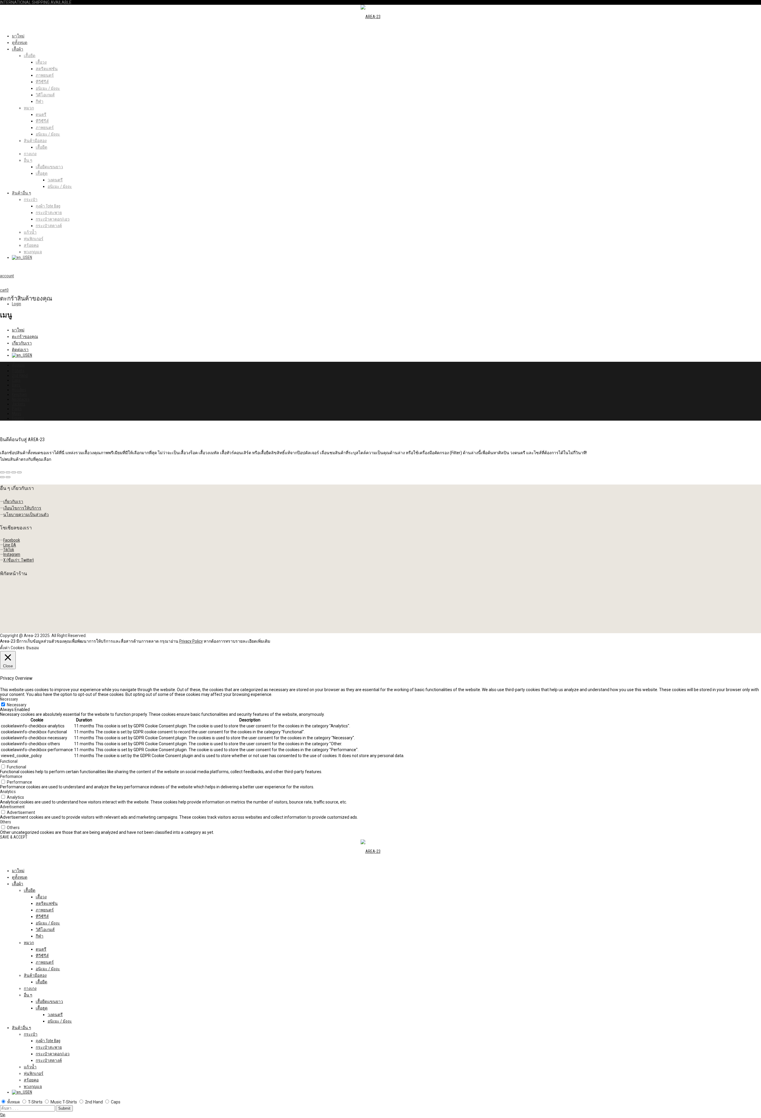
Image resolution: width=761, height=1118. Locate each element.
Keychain (19, 394)
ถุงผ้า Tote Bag (48, 206)
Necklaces (20, 399)
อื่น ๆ (28, 160)
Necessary (16, 704)
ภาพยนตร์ (45, 75)
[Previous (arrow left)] (2, 477)
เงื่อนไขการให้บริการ (22, 508)
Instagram (11, 554)
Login (16, 303)
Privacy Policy (191, 641)
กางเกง (30, 153)
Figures (18, 418)
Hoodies (19, 389)
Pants (17, 408)
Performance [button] (11, 776)
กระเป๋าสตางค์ (49, 225)
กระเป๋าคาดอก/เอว (53, 219)
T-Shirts (18, 370)
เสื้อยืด (29, 55)
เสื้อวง (41, 62)
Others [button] (5, 822)
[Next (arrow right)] (8, 477)
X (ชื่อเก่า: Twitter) (18, 560)
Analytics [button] (8, 791)
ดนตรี (41, 114)
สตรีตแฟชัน (47, 68)
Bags (16, 385)
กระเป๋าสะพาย (49, 212)
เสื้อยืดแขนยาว (49, 166)
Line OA (9, 545)
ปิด (2, 1114)
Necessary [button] (9, 699)
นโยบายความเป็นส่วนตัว (26, 514)
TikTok (8, 549)
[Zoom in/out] (19, 472)
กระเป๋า (30, 199)
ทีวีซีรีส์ (42, 81)
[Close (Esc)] (2, 472)
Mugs (16, 413)
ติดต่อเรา (20, 349)
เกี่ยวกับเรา (22, 343)
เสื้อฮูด (42, 173)
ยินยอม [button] (32, 647)
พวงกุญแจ (33, 251)
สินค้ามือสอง (35, 140)
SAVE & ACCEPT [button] (13, 837)
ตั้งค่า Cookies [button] (12, 647)
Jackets (18, 404)
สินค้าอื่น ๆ (21, 193)
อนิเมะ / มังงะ (48, 88)
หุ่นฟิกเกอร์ (33, 238)
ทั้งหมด (18, 365)
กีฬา (39, 101)
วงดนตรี (55, 179)
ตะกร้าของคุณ (25, 336)
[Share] (8, 472)
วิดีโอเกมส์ (45, 94)
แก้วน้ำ (30, 232)
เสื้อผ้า (17, 49)
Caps (16, 380)
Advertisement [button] (12, 806)
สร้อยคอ (31, 245)
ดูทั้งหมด (19, 42)
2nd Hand (20, 375)
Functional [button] (9, 761)
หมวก (29, 108)
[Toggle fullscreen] (13, 472)
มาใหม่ (18, 36)
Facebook (11, 540)
